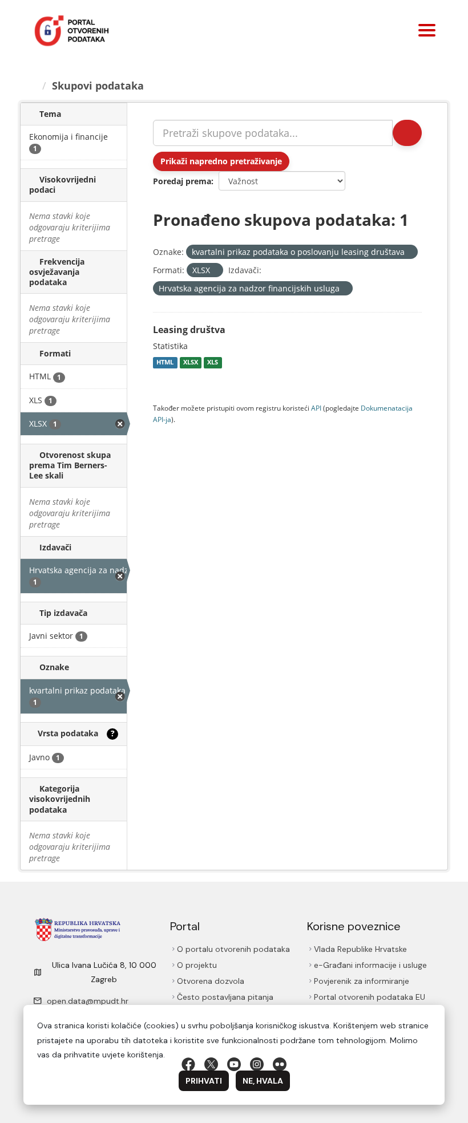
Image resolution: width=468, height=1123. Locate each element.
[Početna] (33, 85)
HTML (165, 363)
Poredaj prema (182, 181)
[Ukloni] (409, 252)
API (316, 407)
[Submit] (407, 133)
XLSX (190, 363)
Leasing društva (189, 329)
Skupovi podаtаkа (98, 85)
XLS (212, 363)
